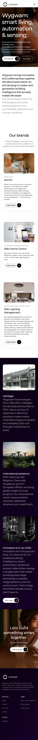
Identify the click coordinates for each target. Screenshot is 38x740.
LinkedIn (5, 721)
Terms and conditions (28, 700)
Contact (4, 712)
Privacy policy (25, 704)
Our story (5, 708)
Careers (4, 704)
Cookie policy (25, 708)
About (4, 700)
